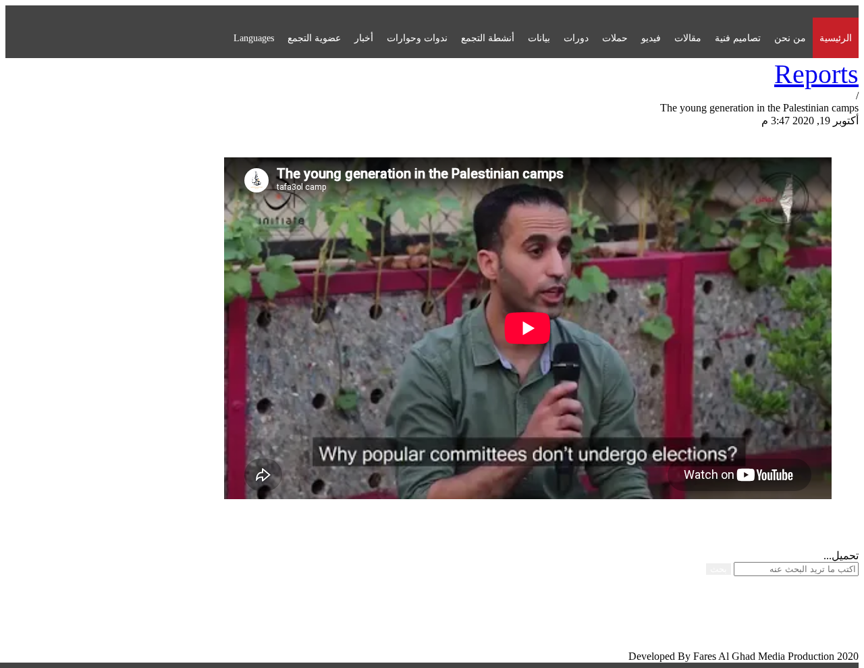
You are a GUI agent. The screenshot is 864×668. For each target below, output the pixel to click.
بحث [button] (718, 569)
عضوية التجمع (314, 37)
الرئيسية (835, 37)
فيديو (651, 37)
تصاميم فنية (738, 37)
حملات (615, 37)
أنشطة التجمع (487, 37)
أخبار (363, 37)
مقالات (687, 37)
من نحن (790, 37)
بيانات (539, 37)
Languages (254, 37)
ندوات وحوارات (417, 37)
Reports (816, 74)
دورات (576, 37)
